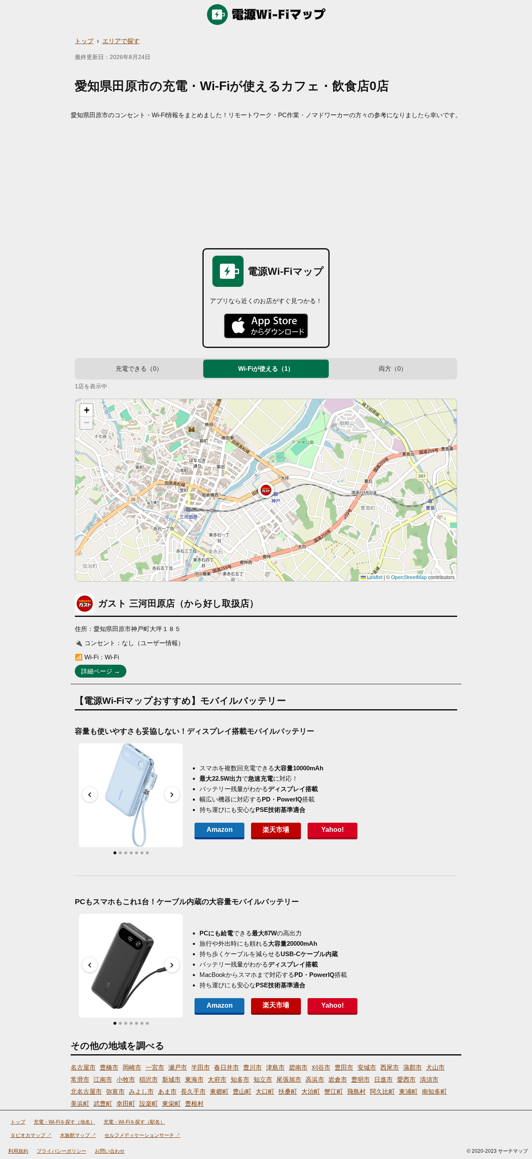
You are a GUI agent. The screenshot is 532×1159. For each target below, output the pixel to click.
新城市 (171, 1079)
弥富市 (115, 1091)
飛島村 (356, 1091)
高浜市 (314, 1079)
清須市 (429, 1079)
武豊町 (103, 1103)
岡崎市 (132, 1067)
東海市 (194, 1079)
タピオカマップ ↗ (31, 1135)
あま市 (167, 1091)
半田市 (200, 1067)
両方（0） (393, 368)
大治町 (310, 1091)
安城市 (366, 1067)
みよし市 (141, 1091)
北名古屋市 (86, 1091)
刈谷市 (321, 1067)
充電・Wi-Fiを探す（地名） (64, 1122)
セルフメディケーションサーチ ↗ (142, 1135)
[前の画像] (89, 794)
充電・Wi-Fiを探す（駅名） (134, 1122)
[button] (266, 490)
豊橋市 (109, 1067)
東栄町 (171, 1103)
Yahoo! (332, 829)
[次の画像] (172, 794)
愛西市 (406, 1079)
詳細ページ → (100, 671)
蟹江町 (333, 1091)
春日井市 (226, 1067)
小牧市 (125, 1079)
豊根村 (194, 1103)
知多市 (240, 1079)
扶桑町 (287, 1091)
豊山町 (242, 1091)
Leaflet (374, 577)
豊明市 (360, 1079)
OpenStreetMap (409, 577)
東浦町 (408, 1091)
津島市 (275, 1067)
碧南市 (298, 1067)
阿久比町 (382, 1091)
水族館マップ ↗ (78, 1135)
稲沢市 (148, 1079)
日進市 (383, 1079)
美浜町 (80, 1103)
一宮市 (154, 1067)
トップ (84, 40)
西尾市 (389, 1067)
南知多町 (434, 1091)
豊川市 (252, 1067)
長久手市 (193, 1091)
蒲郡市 (412, 1067)
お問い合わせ (110, 1151)
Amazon (220, 829)
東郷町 (219, 1091)
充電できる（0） (139, 368)
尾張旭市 (288, 1079)
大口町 (265, 1091)
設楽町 (148, 1103)
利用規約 (18, 1151)
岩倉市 (337, 1079)
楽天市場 (276, 829)
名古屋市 (83, 1067)
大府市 (217, 1079)
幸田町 (125, 1103)
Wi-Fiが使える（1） (266, 368)
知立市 (263, 1079)
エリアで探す (121, 40)
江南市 (103, 1079)
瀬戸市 (177, 1067)
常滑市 (80, 1079)
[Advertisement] (266, 181)
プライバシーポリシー (61, 1151)
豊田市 (344, 1067)
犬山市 (435, 1067)
